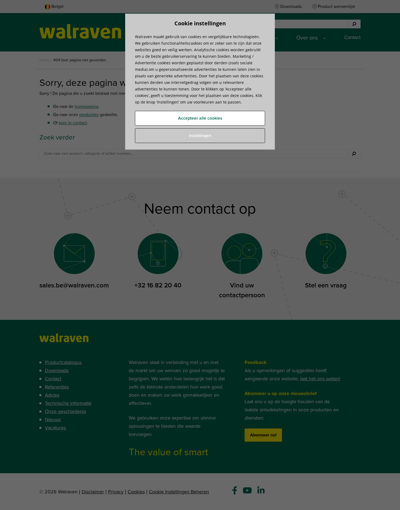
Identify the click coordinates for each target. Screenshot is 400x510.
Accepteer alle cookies (200, 118)
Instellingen (200, 135)
